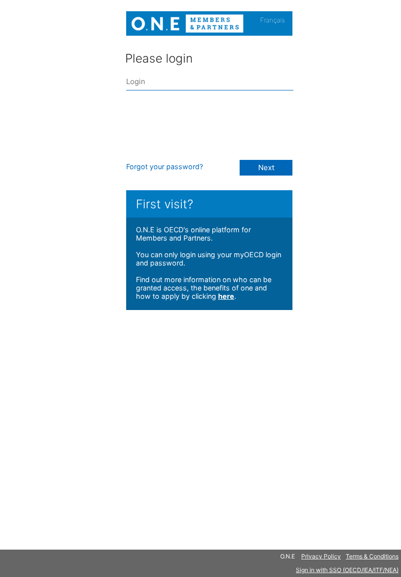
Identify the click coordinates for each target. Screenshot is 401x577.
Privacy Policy (321, 556)
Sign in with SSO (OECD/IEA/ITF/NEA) (347, 570)
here (226, 296)
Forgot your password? (164, 166)
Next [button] (266, 167)
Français (272, 20)
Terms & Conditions (372, 556)
